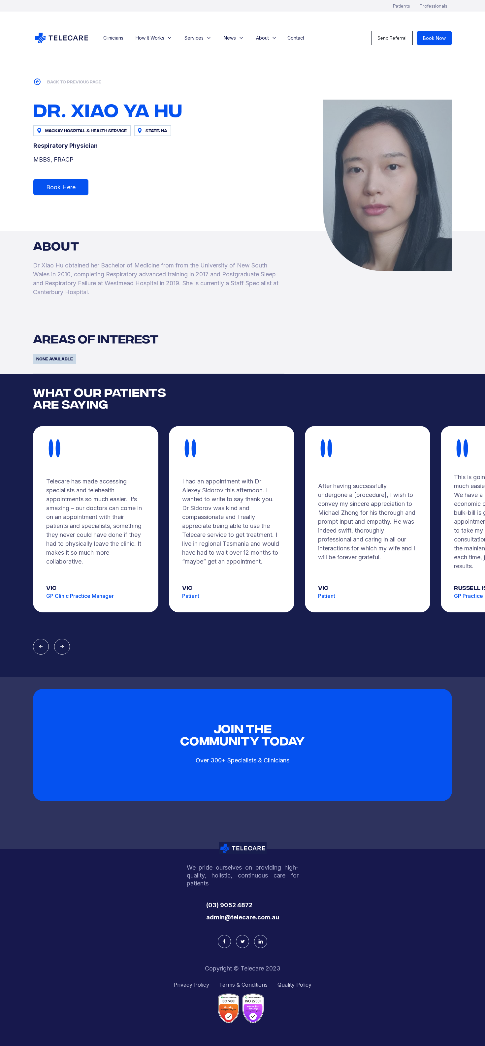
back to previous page (74, 81)
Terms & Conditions (243, 984)
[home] (61, 38)
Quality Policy (294, 984)
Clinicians (113, 38)
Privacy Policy (191, 984)
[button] (154, 38)
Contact (295, 38)
